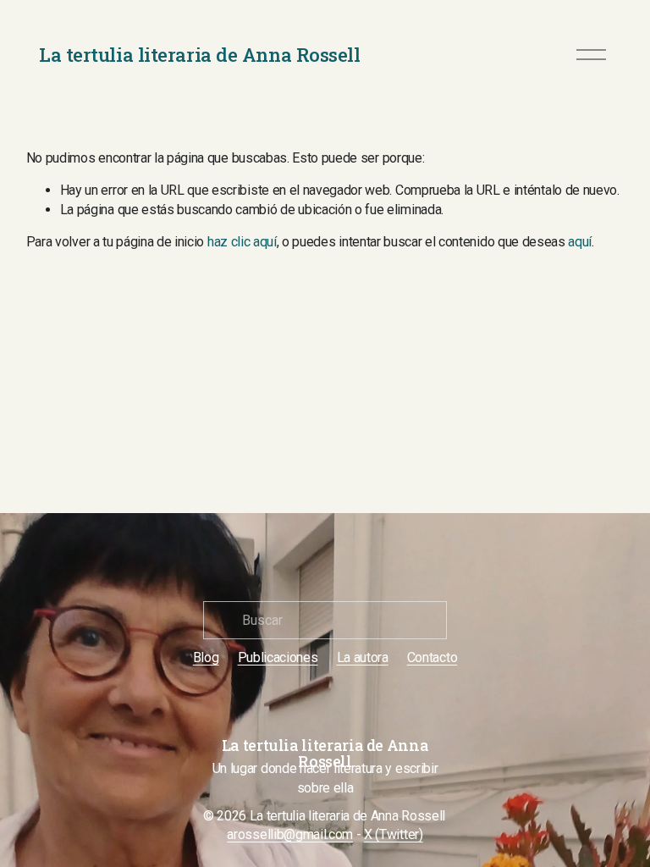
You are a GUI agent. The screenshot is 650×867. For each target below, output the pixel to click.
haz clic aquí (242, 242)
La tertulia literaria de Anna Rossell (199, 54)
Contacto (432, 657)
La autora (362, 657)
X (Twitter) (393, 834)
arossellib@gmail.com (290, 834)
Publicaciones (278, 657)
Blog (206, 657)
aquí (580, 242)
